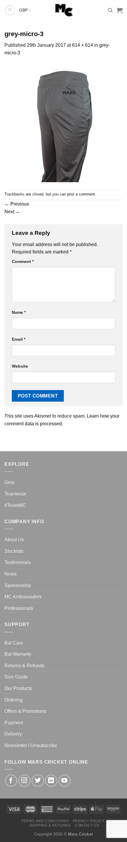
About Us (14, 539)
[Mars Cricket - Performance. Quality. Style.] (63, 10)
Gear (9, 482)
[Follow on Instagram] (24, 781)
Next (12, 211)
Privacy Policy (89, 821)
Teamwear (15, 493)
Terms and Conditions (45, 821)
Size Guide (16, 676)
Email (18, 339)
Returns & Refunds (24, 665)
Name (19, 312)
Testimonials (17, 562)
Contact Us (87, 825)
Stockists (13, 551)
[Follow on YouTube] (64, 781)
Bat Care (13, 642)
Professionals (18, 608)
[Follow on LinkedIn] (51, 781)
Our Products (18, 688)
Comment (23, 261)
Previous (16, 203)
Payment (13, 722)
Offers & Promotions (25, 711)
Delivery (13, 733)
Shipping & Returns (50, 825)
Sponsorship (17, 585)
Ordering (13, 699)
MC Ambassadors (23, 596)
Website (20, 366)
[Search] (110, 10)
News (10, 573)
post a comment (81, 194)
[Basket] (120, 10)
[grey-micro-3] (63, 122)
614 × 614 (82, 45)
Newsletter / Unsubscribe (30, 745)
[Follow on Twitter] (38, 781)
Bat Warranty (17, 654)
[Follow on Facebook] (11, 781)
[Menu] (10, 10)
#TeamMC (15, 505)
